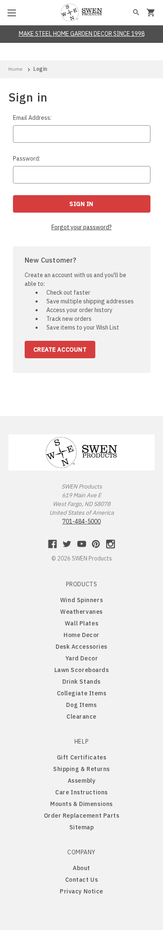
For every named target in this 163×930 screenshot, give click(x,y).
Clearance (81, 716)
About (81, 868)
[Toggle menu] (12, 12)
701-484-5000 (81, 521)
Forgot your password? (81, 227)
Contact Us (81, 879)
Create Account (60, 349)
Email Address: (32, 118)
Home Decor (81, 635)
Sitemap (81, 827)
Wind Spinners (81, 600)
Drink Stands (81, 681)
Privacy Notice (81, 891)
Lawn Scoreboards (81, 670)
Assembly (81, 780)
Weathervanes (81, 611)
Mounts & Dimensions (81, 804)
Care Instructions (81, 792)
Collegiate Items (82, 693)
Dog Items (81, 705)
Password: (26, 158)
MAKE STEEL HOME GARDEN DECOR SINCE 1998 (82, 33)
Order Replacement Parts (82, 815)
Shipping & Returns (81, 769)
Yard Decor (81, 658)
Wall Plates (81, 623)
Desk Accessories (81, 646)
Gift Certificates (82, 757)
